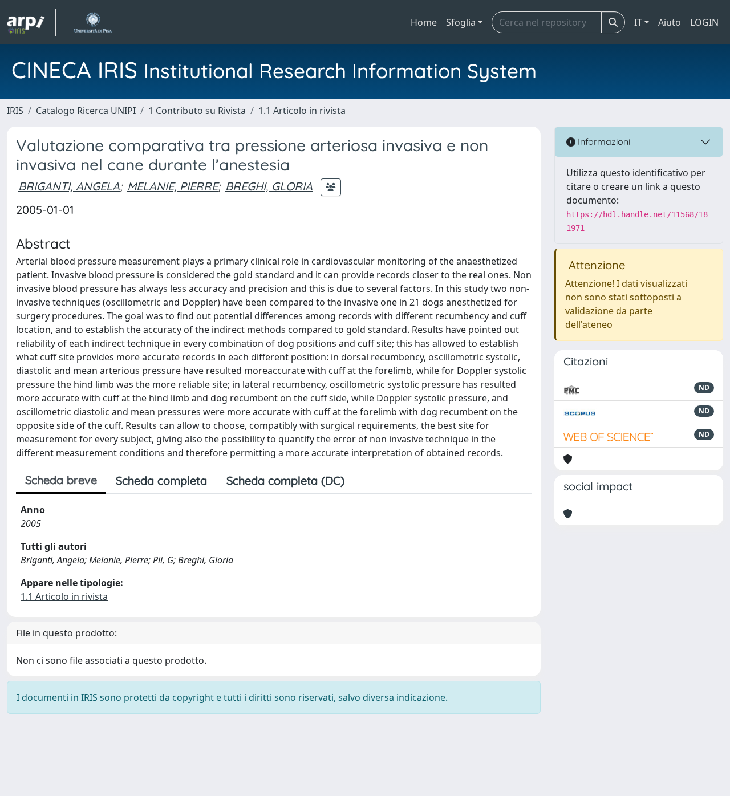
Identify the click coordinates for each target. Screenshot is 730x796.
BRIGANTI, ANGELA (69, 186)
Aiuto (669, 22)
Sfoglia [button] (461, 22)
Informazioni (602, 141)
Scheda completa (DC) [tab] (285, 480)
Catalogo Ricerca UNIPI (86, 110)
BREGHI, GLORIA (269, 186)
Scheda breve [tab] (61, 480)
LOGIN (704, 22)
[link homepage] (31, 22)
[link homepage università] (92, 22)
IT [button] (638, 22)
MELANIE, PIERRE (172, 186)
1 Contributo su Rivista (197, 110)
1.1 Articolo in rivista (302, 110)
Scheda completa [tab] (161, 480)
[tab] (364, 481)
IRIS (15, 110)
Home (424, 22)
